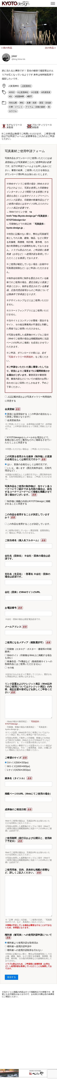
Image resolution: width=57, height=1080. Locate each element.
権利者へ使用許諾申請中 (19, 946)
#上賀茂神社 (23, 92)
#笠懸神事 (19, 96)
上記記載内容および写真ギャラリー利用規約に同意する (28, 399)
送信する (11, 977)
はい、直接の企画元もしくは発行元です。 (28, 464)
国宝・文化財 (45, 103)
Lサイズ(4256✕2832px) (19, 770)
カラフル (13, 111)
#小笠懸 (34, 92)
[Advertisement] (28, 1033)
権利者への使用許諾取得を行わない (25, 950)
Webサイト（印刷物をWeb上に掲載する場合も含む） (28, 656)
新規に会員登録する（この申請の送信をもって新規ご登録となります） (28, 415)
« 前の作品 (6, 48)
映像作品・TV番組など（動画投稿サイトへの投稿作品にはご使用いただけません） (28, 662)
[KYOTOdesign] (15, 4)
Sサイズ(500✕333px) (17, 762)
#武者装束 (45, 92)
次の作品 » (50, 48)
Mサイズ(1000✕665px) (18, 766)
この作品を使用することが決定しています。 (29, 524)
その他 (10, 667)
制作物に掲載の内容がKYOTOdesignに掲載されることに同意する (27, 502)
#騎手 (29, 96)
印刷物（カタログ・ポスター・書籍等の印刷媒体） (28, 650)
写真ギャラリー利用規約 (21, 357)
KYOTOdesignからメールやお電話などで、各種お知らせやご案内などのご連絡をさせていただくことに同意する (28, 440)
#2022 (12, 92)
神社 (22, 103)
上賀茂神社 (26, 86)
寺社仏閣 (13, 103)
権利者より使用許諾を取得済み (22, 943)
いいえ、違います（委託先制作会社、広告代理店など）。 (28, 469)
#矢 (10, 96)
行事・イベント (16, 107)
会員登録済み (13, 420)
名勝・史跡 (31, 103)
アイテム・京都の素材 (35, 107)
